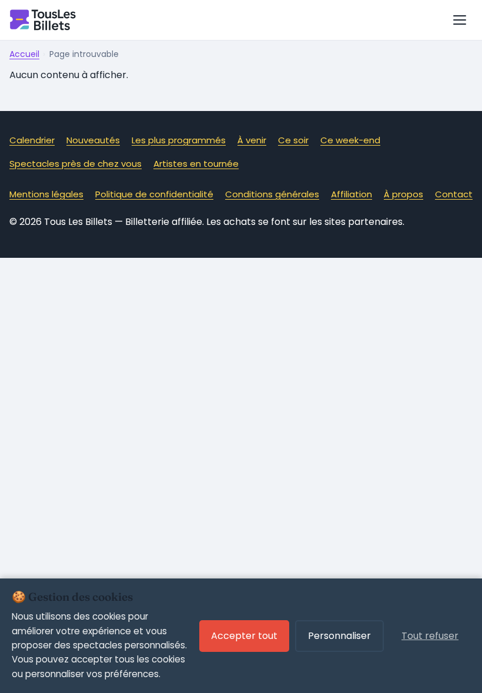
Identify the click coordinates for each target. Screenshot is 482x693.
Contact (454, 194)
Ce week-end (350, 140)
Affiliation (351, 194)
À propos (403, 194)
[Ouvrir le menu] (460, 20)
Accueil (24, 54)
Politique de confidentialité (154, 194)
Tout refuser (429, 635)
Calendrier (32, 140)
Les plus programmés (179, 140)
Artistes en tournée (196, 163)
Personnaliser (339, 635)
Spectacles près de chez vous (75, 163)
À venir (251, 140)
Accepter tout (244, 635)
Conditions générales (272, 194)
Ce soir (293, 140)
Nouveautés (93, 140)
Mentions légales (46, 194)
